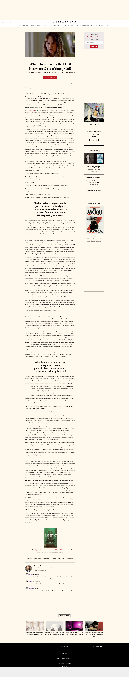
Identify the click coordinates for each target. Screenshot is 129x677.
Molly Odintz (95, 184)
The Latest (64, 616)
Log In (108, 25)
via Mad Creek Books (50, 77)
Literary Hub (64, 22)
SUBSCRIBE (94, 46)
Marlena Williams (30, 83)
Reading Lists (74, 25)
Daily (94, 124)
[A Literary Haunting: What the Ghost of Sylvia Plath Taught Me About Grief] (54, 629)
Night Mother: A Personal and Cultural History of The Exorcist (50, 550)
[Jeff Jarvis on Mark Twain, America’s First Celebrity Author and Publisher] (35, 629)
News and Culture (46, 25)
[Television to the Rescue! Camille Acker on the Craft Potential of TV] (74, 629)
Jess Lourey (94, 171)
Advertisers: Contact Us (64, 663)
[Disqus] (50, 589)
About (64, 656)
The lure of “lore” (94, 128)
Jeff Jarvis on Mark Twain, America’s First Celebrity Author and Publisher (35, 634)
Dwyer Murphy (94, 194)
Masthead (64, 653)
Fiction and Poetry (35, 25)
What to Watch (61, 558)
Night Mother (46, 558)
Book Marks (94, 25)
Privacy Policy (64, 666)
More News (94, 140)
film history (29, 558)
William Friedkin (70, 558)
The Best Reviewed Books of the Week (94, 235)
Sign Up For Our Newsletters (64, 658)
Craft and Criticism (24, 25)
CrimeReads (102, 25)
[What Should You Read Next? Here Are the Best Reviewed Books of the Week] (94, 629)
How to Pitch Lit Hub (64, 661)
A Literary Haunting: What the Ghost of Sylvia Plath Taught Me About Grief (54, 634)
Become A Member (57, 25)
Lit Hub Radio (66, 25)
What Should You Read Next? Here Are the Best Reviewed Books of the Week (94, 634)
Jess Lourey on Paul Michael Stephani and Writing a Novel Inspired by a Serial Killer (94, 167)
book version (32, 111)
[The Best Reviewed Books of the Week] (95, 220)
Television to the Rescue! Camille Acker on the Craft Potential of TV (74, 634)
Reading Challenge (84, 25)
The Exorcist (53, 558)
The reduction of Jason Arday (94, 131)
